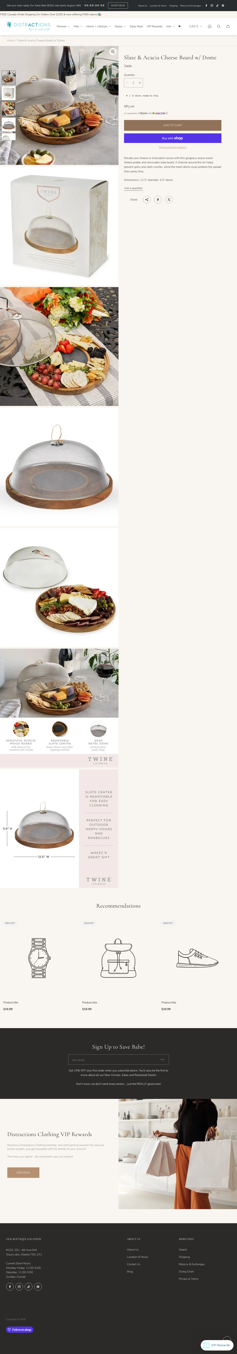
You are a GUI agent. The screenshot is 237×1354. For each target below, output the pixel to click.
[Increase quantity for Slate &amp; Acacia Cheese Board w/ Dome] (140, 82)
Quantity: (129, 74)
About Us (142, 5)
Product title (10, 1002)
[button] (172, 113)
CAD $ (193, 26)
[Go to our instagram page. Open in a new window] (212, 5)
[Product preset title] (39, 958)
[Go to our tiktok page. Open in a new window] (217, 5)
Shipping (173, 5)
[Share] (147, 199)
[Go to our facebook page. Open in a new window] (206, 5)
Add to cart (172, 125)
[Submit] (163, 1059)
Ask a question (133, 188)
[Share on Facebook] (158, 199)
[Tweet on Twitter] (169, 199)
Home (10, 40)
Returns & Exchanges (190, 5)
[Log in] (209, 26)
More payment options (173, 147)
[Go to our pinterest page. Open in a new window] (223, 5)
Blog (130, 1271)
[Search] (219, 26)
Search (183, 1250)
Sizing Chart (186, 1271)
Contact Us (133, 1264)
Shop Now (118, 5)
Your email (78, 1060)
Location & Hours (158, 5)
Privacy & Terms (188, 1279)
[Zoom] (113, 51)
